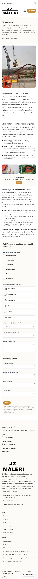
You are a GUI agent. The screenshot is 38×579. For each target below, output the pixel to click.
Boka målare (32, 10)
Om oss (5, 519)
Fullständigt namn (8, 363)
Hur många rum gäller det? (11, 332)
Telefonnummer (7, 381)
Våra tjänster (7, 547)
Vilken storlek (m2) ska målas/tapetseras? (15, 323)
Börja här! (19, 182)
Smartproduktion (7, 573)
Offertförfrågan (8, 526)
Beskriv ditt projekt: (9, 341)
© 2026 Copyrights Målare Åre (11, 571)
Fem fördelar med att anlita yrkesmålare (15, 554)
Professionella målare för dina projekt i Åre (16, 551)
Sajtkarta (29, 571)
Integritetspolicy (8, 532)
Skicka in (7, 402)
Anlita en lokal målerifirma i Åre (12, 561)
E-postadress (7, 390)
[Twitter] (5, 577)
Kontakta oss (7, 522)
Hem (4, 516)
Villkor (23, 571)
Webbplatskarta (8, 529)
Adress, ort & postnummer (11, 372)
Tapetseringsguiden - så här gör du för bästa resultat (19, 558)
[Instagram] (35, 3)
